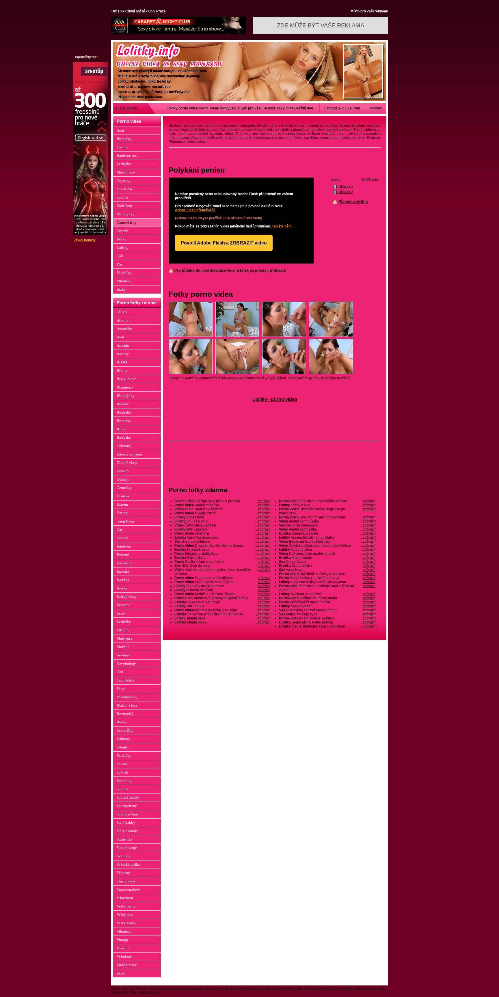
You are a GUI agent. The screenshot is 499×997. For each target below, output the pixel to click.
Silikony (123, 739)
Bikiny (122, 370)
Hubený (123, 554)
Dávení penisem (129, 454)
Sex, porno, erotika (237, 988)
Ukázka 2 (345, 192)
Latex (121, 613)
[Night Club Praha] (178, 33)
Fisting (122, 147)
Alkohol (123, 320)
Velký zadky (126, 923)
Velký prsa (125, 914)
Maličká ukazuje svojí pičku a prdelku (222, 501)
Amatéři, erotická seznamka (183, 988)
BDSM (122, 362)
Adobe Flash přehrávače (195, 210)
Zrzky (121, 289)
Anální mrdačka (222, 505)
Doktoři (123, 471)
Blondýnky (126, 214)
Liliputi (123, 630)
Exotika (123, 496)
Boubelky (124, 412)
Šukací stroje (127, 847)
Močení (123, 647)
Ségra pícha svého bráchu (327, 622)
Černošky (124, 488)
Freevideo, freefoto (352, 988)
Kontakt (376, 108)
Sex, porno (213, 988)
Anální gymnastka (327, 529)
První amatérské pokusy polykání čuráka (222, 598)
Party (121, 688)
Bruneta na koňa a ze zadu (222, 610)
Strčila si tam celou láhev (222, 562)
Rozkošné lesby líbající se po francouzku (327, 511)
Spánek (122, 772)
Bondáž (123, 404)
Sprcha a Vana (128, 814)
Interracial (125, 563)
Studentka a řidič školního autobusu (222, 614)
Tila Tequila (222, 606)
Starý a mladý (127, 831)
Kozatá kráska (222, 550)
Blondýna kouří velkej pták (327, 541)
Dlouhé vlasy (127, 462)
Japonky (123, 571)
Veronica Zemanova (327, 525)
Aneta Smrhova (222, 533)
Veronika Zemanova (222, 537)
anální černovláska (327, 521)
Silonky (123, 747)
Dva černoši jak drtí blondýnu (327, 517)
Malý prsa (124, 638)
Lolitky (123, 247)
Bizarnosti (125, 387)
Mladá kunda (327, 558)
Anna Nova (327, 570)
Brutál (121, 429)
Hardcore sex (127, 155)
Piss (120, 264)
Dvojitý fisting (222, 513)
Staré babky (126, 822)
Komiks (123, 580)
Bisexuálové (126, 379)
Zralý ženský (127, 965)
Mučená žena (327, 550)
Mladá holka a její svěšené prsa (327, 578)
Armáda (123, 345)
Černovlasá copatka (222, 525)
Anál (120, 130)
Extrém (122, 504)
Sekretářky (125, 730)
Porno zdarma (297, 988)
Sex (133, 992)
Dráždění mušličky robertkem (327, 574)
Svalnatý (124, 856)
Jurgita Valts (222, 618)
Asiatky (123, 354)
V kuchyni (125, 898)
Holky (121, 239)
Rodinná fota (127, 705)
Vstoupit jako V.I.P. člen (342, 108)
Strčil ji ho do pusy (222, 566)
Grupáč (122, 231)
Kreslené (123, 605)
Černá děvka (327, 566)
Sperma (122, 197)
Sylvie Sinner (327, 606)
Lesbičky (124, 164)
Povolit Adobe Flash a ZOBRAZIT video (224, 242)
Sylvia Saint (222, 558)
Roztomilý (125, 714)
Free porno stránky (323, 988)
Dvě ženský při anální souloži (327, 554)
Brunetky (124, 139)
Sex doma (124, 189)
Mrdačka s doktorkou (222, 554)
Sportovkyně (127, 806)
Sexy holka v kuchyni (222, 602)
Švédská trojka (128, 864)
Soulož (122, 764)
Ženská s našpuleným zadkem (327, 501)
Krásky (122, 588)
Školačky (124, 272)
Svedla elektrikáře (222, 541)
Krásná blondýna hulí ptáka (327, 537)
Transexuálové (128, 889)
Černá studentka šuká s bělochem (327, 626)
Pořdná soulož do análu (327, 598)
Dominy (123, 479)
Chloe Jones (327, 562)
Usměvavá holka (327, 533)
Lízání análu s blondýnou (222, 582)
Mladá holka (222, 622)
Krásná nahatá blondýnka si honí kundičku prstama (222, 572)
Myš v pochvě (222, 529)
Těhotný (123, 873)
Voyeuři (123, 948)
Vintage (123, 940)
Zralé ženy (125, 205)
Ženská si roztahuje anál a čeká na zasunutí (327, 588)
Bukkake (124, 437)
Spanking (124, 780)
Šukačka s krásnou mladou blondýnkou (327, 546)
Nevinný (123, 655)
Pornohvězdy (127, 697)
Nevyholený (126, 663)
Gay (120, 529)
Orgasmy (124, 180)
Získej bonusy (85, 240)
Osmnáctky (125, 680)
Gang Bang (125, 521)
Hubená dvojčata (222, 590)
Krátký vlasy (127, 596)
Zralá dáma (222, 517)
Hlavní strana (126, 108)
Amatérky (124, 328)
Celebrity (124, 446)
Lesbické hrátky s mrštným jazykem (327, 582)
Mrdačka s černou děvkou (222, 594)
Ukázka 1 (345, 186)
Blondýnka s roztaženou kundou (327, 610)
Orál (120, 256)
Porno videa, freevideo (268, 988)
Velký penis (126, 906)
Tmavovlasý (126, 881)
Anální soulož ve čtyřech (222, 509)
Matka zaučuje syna (327, 614)
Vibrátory (124, 281)
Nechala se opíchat (327, 594)
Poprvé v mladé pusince (222, 586)
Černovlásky (127, 222)
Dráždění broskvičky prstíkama (222, 546)
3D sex (122, 312)
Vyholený (124, 956)
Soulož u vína (222, 521)
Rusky (122, 722)
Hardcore (124, 546)
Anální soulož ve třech (327, 618)
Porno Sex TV (148, 992)
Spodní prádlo (128, 797)
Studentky (125, 839)
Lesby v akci (327, 505)
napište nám (281, 226)
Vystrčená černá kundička (327, 602)
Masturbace (126, 172)
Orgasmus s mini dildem (222, 578)
